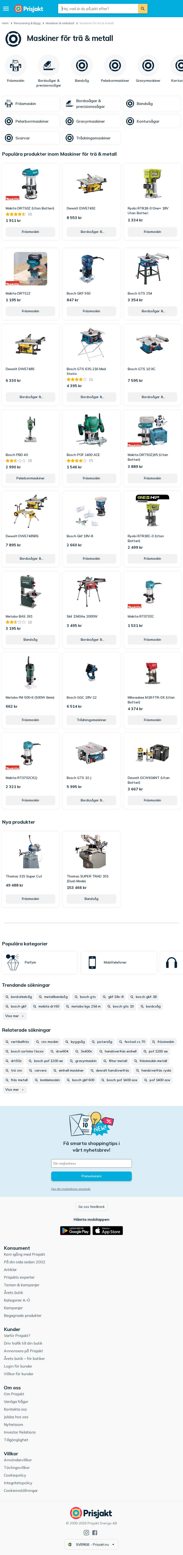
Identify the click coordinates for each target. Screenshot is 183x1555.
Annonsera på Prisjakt (23, 1350)
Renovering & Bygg (27, 23)
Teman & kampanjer (21, 1284)
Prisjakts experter (19, 1277)
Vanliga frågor (16, 1401)
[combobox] (98, 8)
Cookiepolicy (15, 1475)
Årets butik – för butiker (24, 1358)
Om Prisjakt (14, 1393)
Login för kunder (18, 1366)
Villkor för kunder (18, 1373)
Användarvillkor (18, 1459)
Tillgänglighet (16, 1439)
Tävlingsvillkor (17, 1467)
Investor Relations (20, 1432)
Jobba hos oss (16, 1416)
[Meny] (6, 8)
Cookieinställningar (21, 1490)
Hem (5, 23)
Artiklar (10, 1269)
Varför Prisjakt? (17, 1335)
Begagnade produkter (22, 1315)
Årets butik (13, 1292)
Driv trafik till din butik (23, 1343)
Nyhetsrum (13, 1424)
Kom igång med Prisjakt (24, 1254)
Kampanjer (13, 1307)
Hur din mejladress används (71, 1189)
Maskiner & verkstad (60, 23)
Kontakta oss (15, 1409)
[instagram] (86, 1532)
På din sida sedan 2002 (24, 1261)
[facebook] (95, 1532)
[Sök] (142, 8)
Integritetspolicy (18, 1482)
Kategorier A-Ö (17, 1300)
